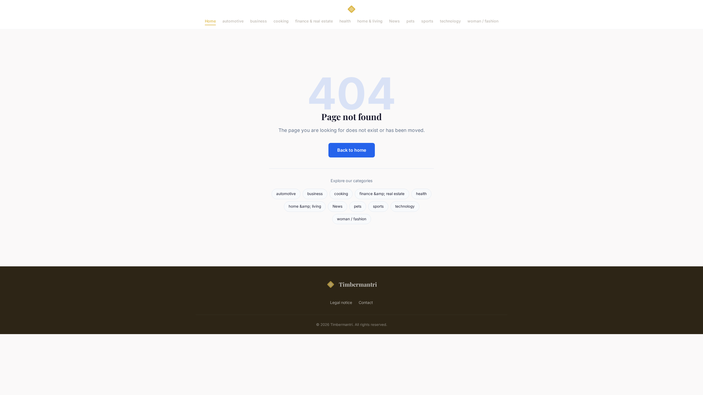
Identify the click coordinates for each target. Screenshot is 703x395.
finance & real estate (314, 21)
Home (210, 21)
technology (450, 21)
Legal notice (341, 302)
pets (410, 21)
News (394, 21)
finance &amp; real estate (381, 193)
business (258, 21)
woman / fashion (482, 21)
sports (427, 21)
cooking (281, 21)
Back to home (351, 150)
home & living (370, 21)
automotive (233, 21)
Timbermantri (358, 284)
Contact (366, 302)
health (345, 21)
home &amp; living (305, 206)
